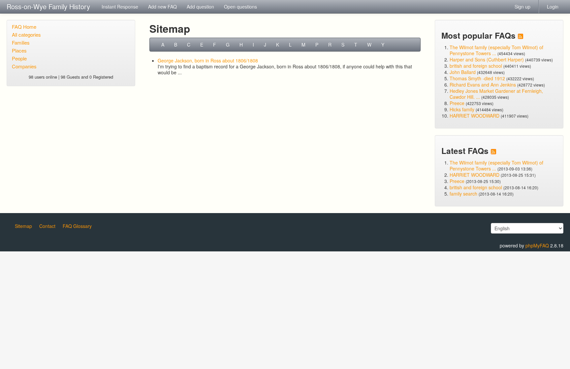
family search (464, 193)
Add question (200, 6)
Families (21, 42)
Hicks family (463, 109)
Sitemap (23, 226)
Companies (24, 66)
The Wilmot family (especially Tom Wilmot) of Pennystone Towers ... (496, 50)
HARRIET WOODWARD (474, 115)
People (19, 58)
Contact (47, 226)
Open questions (240, 6)
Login (552, 6)
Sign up (522, 6)
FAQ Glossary (77, 226)
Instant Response (120, 6)
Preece (457, 103)
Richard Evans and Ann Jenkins (483, 84)
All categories (26, 34)
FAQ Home (24, 26)
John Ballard (463, 72)
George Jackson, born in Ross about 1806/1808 (208, 60)
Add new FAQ (162, 6)
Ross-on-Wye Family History (48, 6)
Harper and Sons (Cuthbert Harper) (487, 59)
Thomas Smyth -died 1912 (477, 78)
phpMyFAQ (537, 245)
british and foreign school (476, 65)
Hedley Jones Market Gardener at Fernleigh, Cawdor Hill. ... (496, 94)
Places (19, 50)
